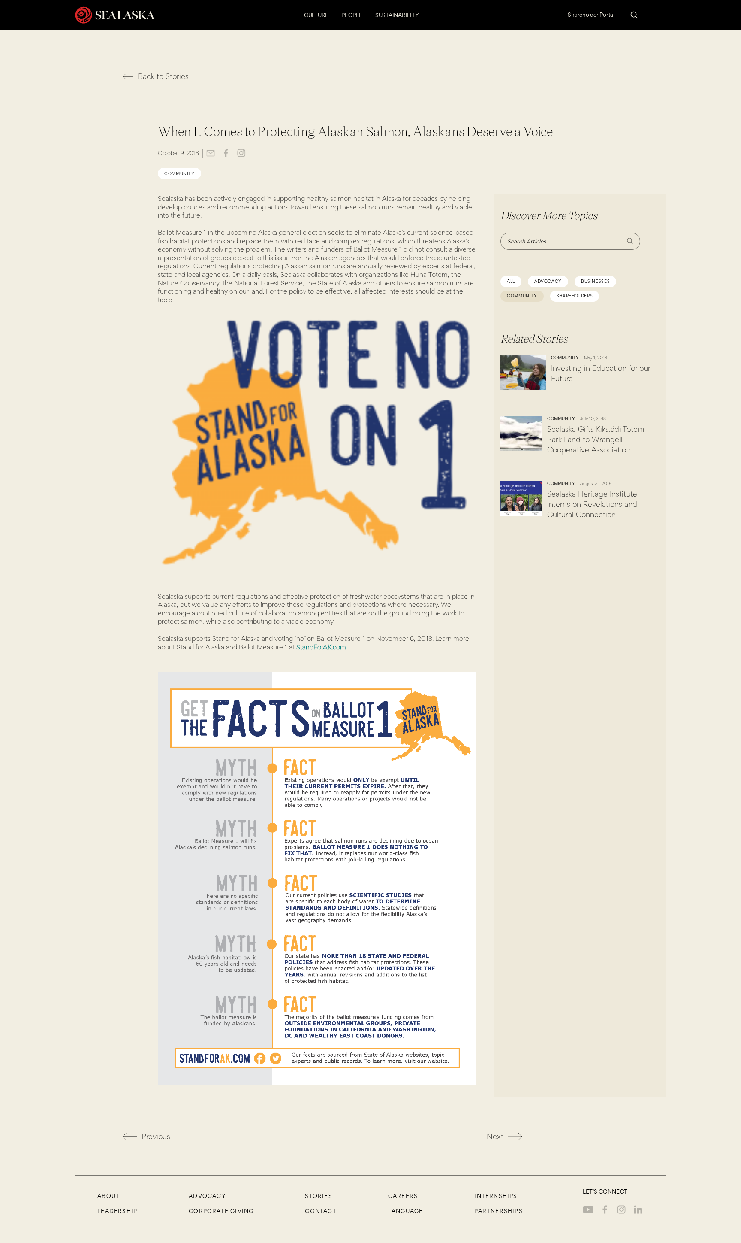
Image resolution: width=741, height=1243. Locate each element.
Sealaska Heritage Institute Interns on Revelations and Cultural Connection (592, 504)
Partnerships (498, 1211)
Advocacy (207, 1196)
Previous (156, 1136)
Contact (320, 1211)
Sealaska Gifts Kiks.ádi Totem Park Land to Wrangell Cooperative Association (595, 439)
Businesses (595, 281)
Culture (594, 70)
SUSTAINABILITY (397, 15)
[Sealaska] (115, 15)
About (108, 1196)
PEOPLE (351, 15)
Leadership (117, 1211)
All (511, 281)
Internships (495, 1196)
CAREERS (403, 1196)
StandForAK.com (321, 647)
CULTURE (316, 15)
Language (405, 1211)
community (179, 173)
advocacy (548, 281)
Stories (318, 1196)
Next (495, 1136)
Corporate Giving (221, 1211)
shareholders (575, 296)
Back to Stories (163, 76)
